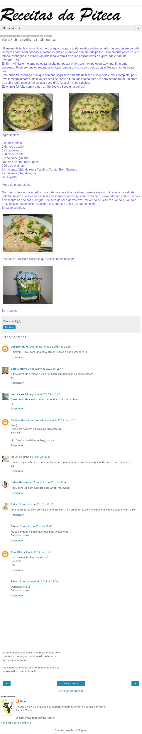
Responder (17, 357)
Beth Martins (19, 368)
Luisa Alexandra (21, 482)
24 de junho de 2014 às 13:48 (42, 394)
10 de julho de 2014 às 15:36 (34, 551)
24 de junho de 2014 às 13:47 (45, 368)
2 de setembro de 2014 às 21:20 (39, 581)
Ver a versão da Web (71, 690)
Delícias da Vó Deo (22, 346)
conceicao (17, 394)
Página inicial (71, 683)
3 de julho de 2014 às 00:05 (36, 526)
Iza (12, 456)
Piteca (23, 701)
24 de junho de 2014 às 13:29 (53, 346)
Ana (13, 551)
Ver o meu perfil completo (16, 722)
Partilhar (9, 327)
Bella (14, 504)
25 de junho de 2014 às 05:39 (32, 456)
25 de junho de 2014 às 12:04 (49, 482)
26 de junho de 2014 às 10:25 (35, 504)
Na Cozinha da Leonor (25, 419)
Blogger (82, 730)
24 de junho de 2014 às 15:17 (57, 419)
